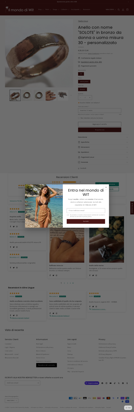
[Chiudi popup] (106, 187)
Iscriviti (86, 221)
